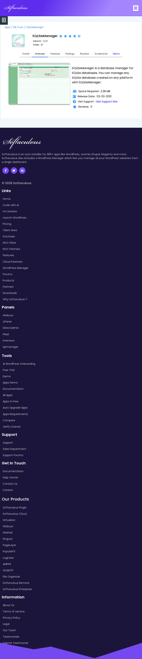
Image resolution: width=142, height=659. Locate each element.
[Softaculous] (16, 8)
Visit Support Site (106, 101)
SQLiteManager (34, 27)
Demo (116, 53)
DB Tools (18, 27)
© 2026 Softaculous (16, 183)
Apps (7, 27)
